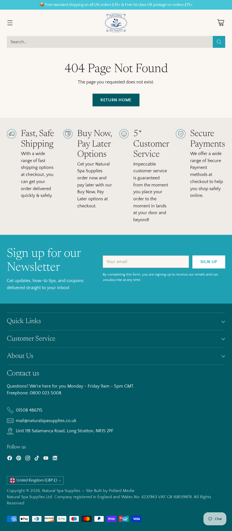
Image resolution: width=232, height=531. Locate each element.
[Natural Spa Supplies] (116, 23)
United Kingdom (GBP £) (36, 480)
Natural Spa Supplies (61, 491)
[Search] (219, 42)
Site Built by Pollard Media (110, 491)
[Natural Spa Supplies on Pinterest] (18, 459)
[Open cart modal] (220, 23)
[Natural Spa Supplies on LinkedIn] (54, 459)
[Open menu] (10, 23)
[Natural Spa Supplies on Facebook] (9, 459)
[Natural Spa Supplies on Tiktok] (36, 459)
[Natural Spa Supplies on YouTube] (45, 459)
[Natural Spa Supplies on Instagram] (27, 459)
